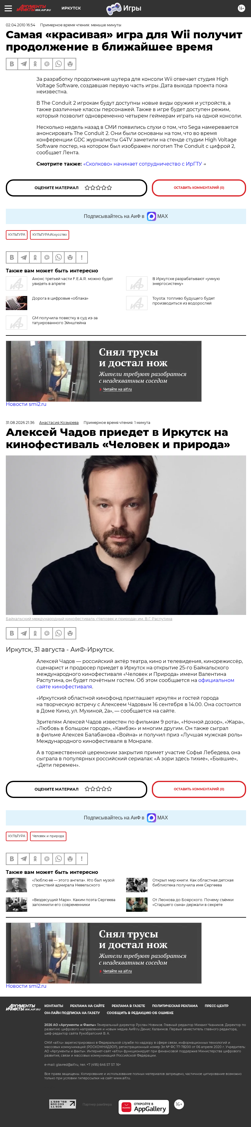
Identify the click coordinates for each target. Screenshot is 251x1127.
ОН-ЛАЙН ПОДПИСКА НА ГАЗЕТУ (72, 1013)
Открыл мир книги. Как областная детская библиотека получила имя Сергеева (193, 882)
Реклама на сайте (87, 1006)
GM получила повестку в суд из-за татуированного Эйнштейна (65, 320)
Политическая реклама (175, 1006)
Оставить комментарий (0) (199, 188)
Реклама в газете (128, 1006)
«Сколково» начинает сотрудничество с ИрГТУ (142, 164)
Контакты (53, 1006)
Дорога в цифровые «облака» (60, 298)
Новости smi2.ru (26, 404)
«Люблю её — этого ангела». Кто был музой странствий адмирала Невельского (73, 882)
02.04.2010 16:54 (20, 25)
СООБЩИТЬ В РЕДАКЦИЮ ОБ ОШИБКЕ (140, 1013)
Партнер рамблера (97, 1104)
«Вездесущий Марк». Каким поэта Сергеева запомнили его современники (73, 902)
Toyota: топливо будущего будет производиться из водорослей (183, 300)
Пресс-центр (216, 1006)
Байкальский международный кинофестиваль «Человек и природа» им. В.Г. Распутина (89, 618)
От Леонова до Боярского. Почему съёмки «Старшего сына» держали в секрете (193, 902)
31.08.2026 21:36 (20, 422)
